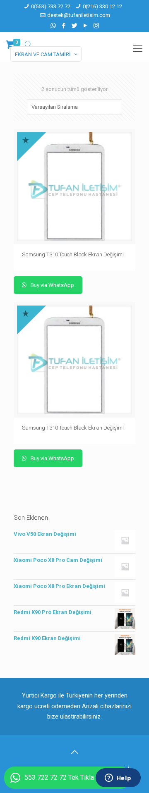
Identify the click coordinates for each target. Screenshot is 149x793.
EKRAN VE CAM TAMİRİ (43, 54)
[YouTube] (85, 25)
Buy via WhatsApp (51, 285)
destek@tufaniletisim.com (78, 15)
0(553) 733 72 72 (50, 6)
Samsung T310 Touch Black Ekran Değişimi (73, 254)
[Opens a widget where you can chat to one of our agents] (118, 778)
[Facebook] (64, 25)
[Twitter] (74, 25)
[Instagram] (96, 25)
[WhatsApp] (53, 25)
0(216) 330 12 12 (102, 6)
